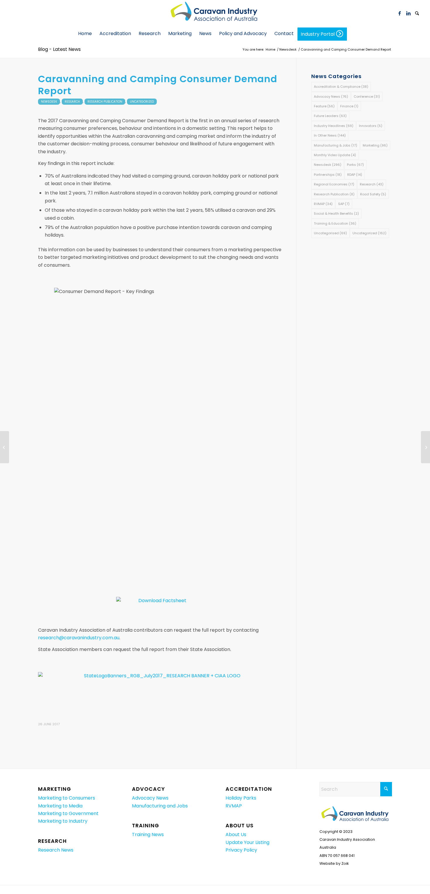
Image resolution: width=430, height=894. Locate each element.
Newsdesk (49, 101)
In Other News (330, 135)
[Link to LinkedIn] (408, 13)
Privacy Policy (241, 850)
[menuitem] (417, 13)
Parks (355, 164)
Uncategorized (142, 101)
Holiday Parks (241, 798)
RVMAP (323, 203)
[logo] (215, 13)
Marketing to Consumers (66, 798)
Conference (367, 96)
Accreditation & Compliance (341, 86)
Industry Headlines (333, 125)
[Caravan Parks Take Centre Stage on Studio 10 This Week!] (4, 447)
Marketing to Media (60, 805)
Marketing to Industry (62, 821)
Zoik (345, 863)
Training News (148, 834)
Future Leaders (330, 115)
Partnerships (328, 174)
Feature (324, 106)
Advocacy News (331, 96)
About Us (236, 834)
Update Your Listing (247, 842)
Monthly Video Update (335, 155)
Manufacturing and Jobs (160, 805)
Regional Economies (334, 184)
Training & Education (335, 223)
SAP (344, 203)
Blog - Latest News (59, 49)
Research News (55, 850)
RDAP (354, 174)
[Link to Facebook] (399, 13)
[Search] (417, 14)
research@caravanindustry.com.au (78, 637)
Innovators (370, 125)
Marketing (375, 145)
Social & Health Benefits (336, 213)
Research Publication (104, 101)
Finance (349, 106)
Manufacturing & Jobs (335, 145)
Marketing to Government (68, 813)
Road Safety (373, 194)
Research (72, 101)
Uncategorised (330, 233)
